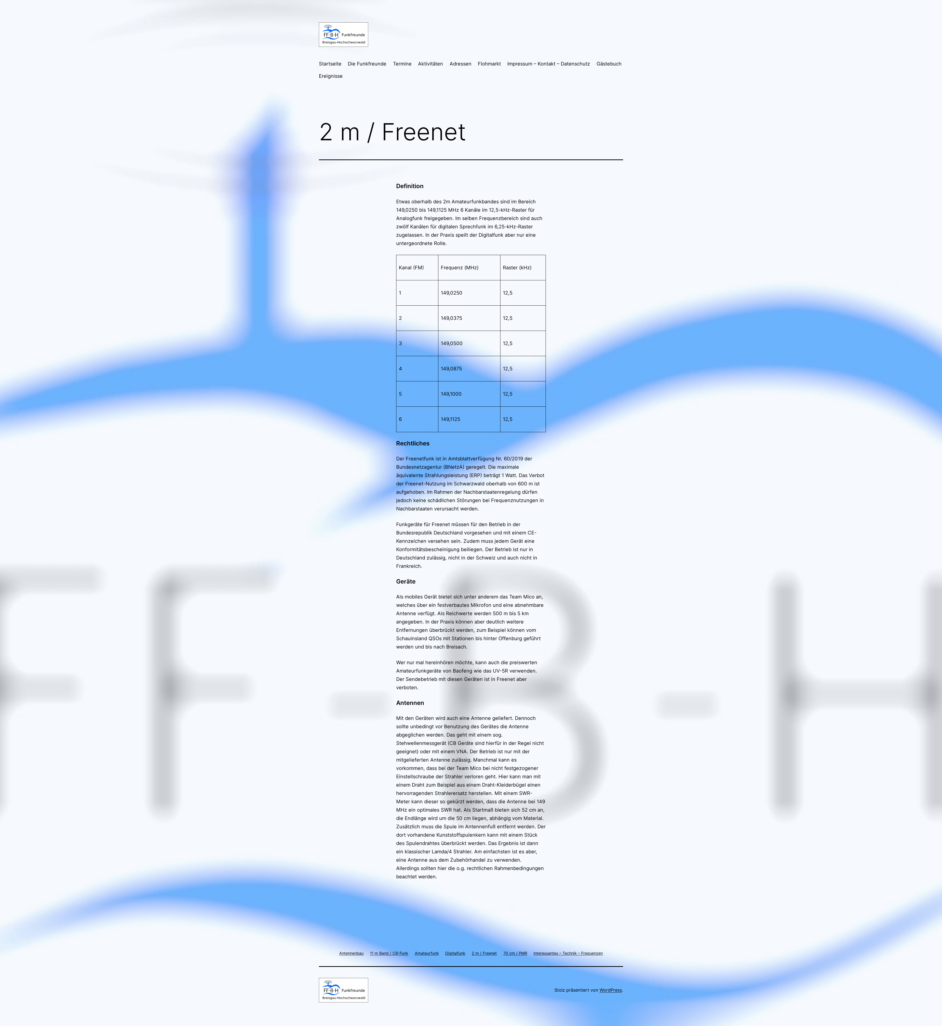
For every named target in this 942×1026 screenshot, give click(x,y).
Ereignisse (331, 76)
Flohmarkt (489, 64)
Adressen (460, 64)
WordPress (611, 990)
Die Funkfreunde (367, 64)
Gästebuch (609, 64)
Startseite (330, 64)
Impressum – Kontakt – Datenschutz (548, 64)
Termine (402, 64)
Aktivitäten (430, 64)
